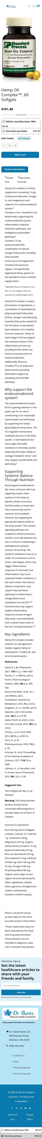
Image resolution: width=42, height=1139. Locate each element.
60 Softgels (24, 138)
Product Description (15, 169)
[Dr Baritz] (11, 6)
